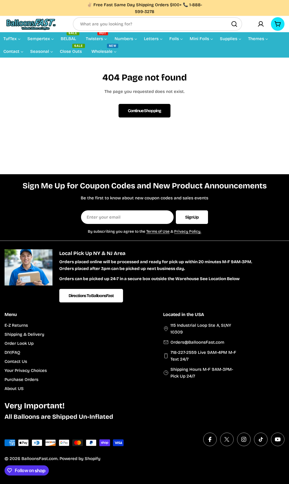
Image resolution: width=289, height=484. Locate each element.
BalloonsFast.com (39, 458)
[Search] (234, 24)
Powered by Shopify (80, 458)
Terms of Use (158, 231)
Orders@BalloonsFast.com (197, 342)
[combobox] (157, 24)
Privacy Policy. (187, 231)
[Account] (260, 24)
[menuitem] (12, 38)
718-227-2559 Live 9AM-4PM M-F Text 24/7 (203, 356)
